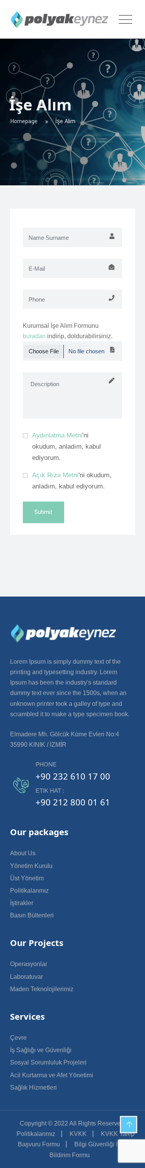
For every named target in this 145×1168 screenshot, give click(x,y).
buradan (34, 336)
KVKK (78, 1134)
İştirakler (21, 903)
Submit (43, 512)
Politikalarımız (29, 890)
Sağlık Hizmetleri (33, 1087)
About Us (23, 853)
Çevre (18, 1037)
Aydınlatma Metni (57, 435)
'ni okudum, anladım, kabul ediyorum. (66, 446)
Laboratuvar (26, 976)
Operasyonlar (28, 964)
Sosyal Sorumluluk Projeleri (48, 1062)
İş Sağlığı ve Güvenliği (41, 1050)
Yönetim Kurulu (31, 866)
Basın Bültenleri (32, 915)
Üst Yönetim (27, 878)
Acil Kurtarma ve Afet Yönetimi (51, 1075)
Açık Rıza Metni (55, 475)
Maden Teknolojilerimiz (41, 989)
